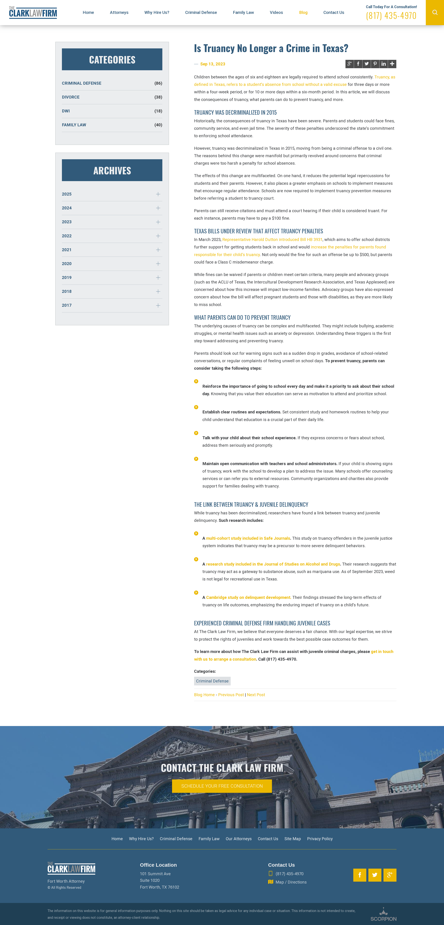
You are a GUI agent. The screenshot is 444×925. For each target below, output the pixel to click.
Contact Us (333, 12)
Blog (303, 12)
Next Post (256, 694)
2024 (67, 208)
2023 (67, 221)
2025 (67, 194)
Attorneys (119, 12)
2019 (67, 277)
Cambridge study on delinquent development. (248, 597)
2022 (67, 236)
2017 (67, 305)
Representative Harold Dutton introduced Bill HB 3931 (272, 239)
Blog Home (204, 694)
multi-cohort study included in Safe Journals (248, 538)
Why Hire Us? (156, 12)
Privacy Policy (320, 838)
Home (88, 12)
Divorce (112, 97)
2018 (67, 291)
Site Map (292, 838)
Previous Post (231, 694)
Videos (276, 12)
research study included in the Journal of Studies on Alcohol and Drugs (273, 564)
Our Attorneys (239, 838)
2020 (67, 263)
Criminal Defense (201, 12)
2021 (67, 249)
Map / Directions (291, 882)
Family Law (243, 12)
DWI (112, 111)
